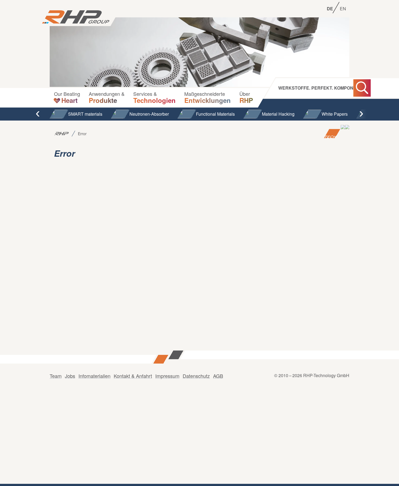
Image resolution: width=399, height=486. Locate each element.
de (330, 8)
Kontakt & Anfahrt (133, 375)
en (343, 8)
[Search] (362, 88)
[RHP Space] (347, 133)
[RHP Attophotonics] (343, 133)
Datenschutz (196, 375)
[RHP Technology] (332, 133)
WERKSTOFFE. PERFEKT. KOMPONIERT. (321, 88)
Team (56, 375)
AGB (218, 375)
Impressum (167, 375)
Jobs (70, 375)
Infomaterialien (94, 375)
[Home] (62, 133)
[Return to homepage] (75, 17)
